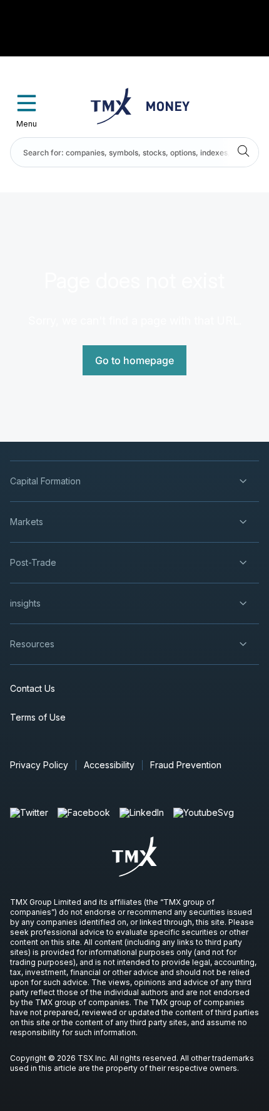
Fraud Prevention (185, 764)
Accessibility (109, 764)
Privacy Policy (39, 764)
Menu (26, 123)
